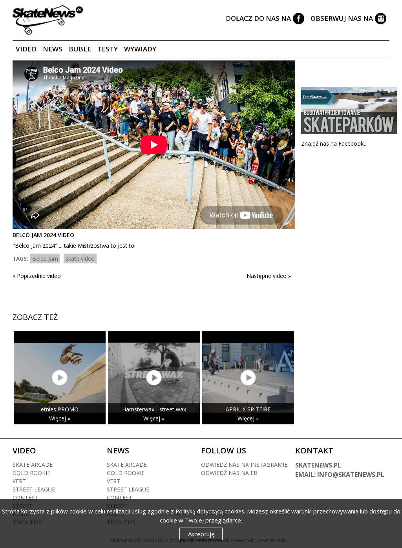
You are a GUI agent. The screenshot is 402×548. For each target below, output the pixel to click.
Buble (80, 48)
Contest (25, 497)
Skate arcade (33, 464)
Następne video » (269, 275)
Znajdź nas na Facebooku (334, 143)
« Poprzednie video (37, 275)
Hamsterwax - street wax (154, 409)
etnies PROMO (60, 409)
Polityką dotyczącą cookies (209, 511)
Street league (34, 489)
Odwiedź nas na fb (229, 473)
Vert (19, 481)
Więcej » (59, 418)
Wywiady (140, 48)
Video (26, 48)
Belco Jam (45, 258)
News (52, 48)
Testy (107, 48)
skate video (80, 258)
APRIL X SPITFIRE (248, 409)
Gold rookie (31, 473)
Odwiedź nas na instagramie (244, 464)
